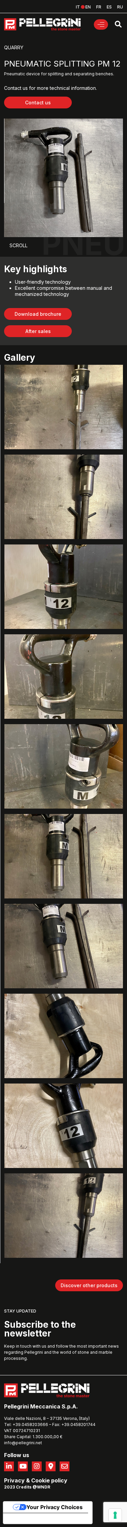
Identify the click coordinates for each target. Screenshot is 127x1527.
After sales (38, 331)
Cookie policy (49, 1480)
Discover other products (89, 1285)
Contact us (38, 102)
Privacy (14, 1480)
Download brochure (38, 314)
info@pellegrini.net (23, 1442)
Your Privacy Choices (54, 1507)
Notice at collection (33, 1518)
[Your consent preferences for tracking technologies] (115, 1515)
